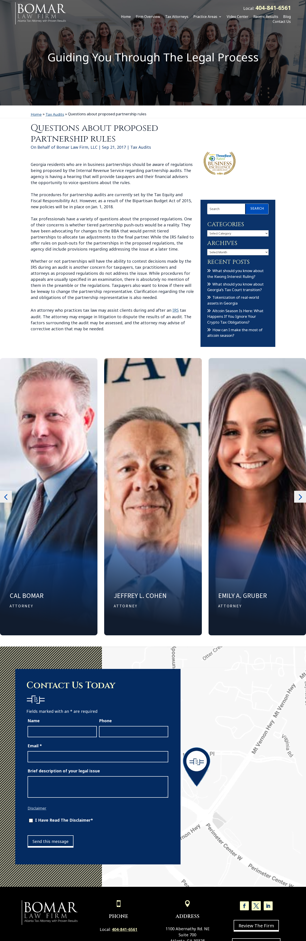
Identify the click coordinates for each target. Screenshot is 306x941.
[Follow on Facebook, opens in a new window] (244, 905)
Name (34, 720)
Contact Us (282, 21)
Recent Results (265, 16)
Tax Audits (140, 147)
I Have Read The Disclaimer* (64, 820)
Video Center (237, 16)
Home (126, 16)
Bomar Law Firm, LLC (76, 147)
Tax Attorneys (176, 16)
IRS (175, 310)
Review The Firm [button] (256, 926)
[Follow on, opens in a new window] (256, 905)
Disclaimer (37, 808)
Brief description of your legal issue (64, 770)
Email (35, 745)
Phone (105, 720)
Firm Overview (148, 16)
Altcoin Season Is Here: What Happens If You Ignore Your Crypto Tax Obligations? (235, 316)
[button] (6, 497)
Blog (287, 16)
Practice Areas (205, 16)
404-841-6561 (273, 7)
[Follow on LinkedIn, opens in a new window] (268, 905)
